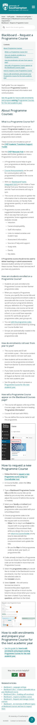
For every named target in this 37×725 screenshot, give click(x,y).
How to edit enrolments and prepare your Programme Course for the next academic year (18, 76)
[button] (15, 675)
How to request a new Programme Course (18, 71)
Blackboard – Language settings (15, 687)
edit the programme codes (21, 322)
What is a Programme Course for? (16, 52)
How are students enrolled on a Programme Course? (15, 56)
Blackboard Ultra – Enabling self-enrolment (19, 694)
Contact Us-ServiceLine (18, 721)
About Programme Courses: (13, 48)
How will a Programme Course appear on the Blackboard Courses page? (18, 66)
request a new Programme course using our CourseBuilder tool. (17, 476)
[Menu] (33, 7)
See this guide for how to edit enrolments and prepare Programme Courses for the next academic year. (18, 100)
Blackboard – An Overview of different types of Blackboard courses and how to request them (18, 706)
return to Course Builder (20, 533)
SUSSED (5, 721)
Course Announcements (14, 170)
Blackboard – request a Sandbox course (18, 697)
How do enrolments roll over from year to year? (19, 61)
